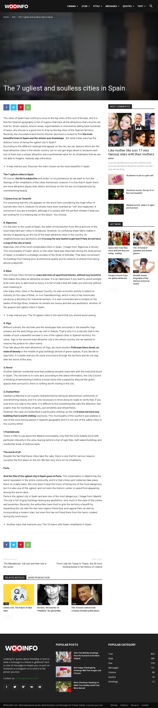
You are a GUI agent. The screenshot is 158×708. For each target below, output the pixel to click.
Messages (111, 6)
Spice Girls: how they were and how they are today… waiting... (118, 251)
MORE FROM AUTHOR (39, 577)
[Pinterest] (21, 107)
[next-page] (10, 617)
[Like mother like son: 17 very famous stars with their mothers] (131, 130)
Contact (145, 705)
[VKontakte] (31, 687)
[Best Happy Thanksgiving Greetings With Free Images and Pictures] (63, 671)
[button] (151, 6)
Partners (124, 705)
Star (84, 6)
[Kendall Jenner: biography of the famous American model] (144, 265)
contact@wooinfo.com (26, 678)
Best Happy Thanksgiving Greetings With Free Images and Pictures (87, 670)
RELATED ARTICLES (15, 577)
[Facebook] (6, 107)
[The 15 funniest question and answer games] (144, 238)
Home (6, 17)
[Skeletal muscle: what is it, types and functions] (116, 209)
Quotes (127, 6)
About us (135, 705)
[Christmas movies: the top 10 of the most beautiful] (116, 194)
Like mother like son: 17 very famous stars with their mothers (131, 152)
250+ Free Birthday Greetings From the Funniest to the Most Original (86, 656)
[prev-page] (5, 617)
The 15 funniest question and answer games (142, 251)
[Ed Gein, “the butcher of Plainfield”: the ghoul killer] (52, 594)
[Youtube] (40, 687)
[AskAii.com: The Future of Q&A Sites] (18, 594)
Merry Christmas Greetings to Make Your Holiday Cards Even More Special (87, 685)
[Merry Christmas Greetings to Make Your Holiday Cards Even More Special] (63, 686)
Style (96, 6)
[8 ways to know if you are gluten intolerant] (119, 265)
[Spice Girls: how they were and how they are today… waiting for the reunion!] (119, 238)
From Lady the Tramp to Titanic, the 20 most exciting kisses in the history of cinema (79, 565)
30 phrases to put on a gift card (139, 175)
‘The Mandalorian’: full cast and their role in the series (24, 565)
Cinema (71, 6)
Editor (111, 158)
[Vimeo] (23, 687)
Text (140, 6)
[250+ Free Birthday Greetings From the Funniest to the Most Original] (63, 657)
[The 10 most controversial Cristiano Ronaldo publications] (86, 594)
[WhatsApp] (28, 107)
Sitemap (114, 705)
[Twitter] (13, 107)
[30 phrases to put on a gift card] (116, 179)
